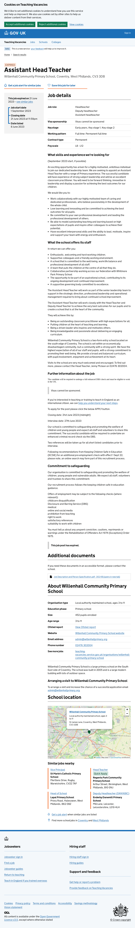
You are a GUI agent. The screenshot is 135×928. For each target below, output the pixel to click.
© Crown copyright (120, 919)
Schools (43, 42)
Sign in (127, 33)
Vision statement (13, 907)
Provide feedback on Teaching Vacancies (91, 888)
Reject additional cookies (52, 24)
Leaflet (97, 757)
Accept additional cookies (20, 24)
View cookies (76, 24)
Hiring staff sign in (79, 856)
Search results (19, 54)
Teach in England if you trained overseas (25, 880)
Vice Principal (57, 769)
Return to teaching (14, 874)
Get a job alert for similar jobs (24, 85)
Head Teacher (100, 769)
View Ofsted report (85, 627)
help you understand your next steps (98, 403)
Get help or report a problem (84, 882)
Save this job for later (63, 85)
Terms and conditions (44, 903)
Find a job (9, 862)
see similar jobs (24, 101)
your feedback (37, 48)
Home (7, 54)
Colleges (56, 42)
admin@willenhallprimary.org (91, 639)
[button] (89, 732)
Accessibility (65, 903)
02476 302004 (84, 645)
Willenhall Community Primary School (87, 712)
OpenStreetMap (115, 757)
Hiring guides (76, 862)
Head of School (58, 793)
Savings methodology (85, 903)
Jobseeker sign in (13, 856)
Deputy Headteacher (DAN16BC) (111, 793)
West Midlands (101, 820)
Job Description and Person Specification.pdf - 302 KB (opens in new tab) (87, 576)
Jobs (32, 42)
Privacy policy (22, 903)
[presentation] (89, 732)
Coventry (83, 820)
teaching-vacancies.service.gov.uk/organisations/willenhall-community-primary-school (102, 654)
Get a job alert (59, 814)
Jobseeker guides (13, 868)
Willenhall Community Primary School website (99, 633)
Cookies (8, 903)
